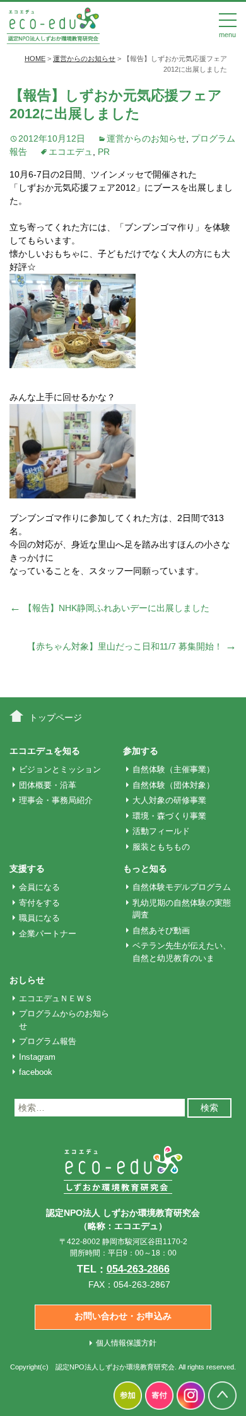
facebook (35, 1072)
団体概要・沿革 (47, 785)
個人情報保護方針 (126, 1343)
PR (104, 152)
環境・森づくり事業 (169, 816)
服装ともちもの (161, 846)
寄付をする (39, 902)
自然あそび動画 (161, 930)
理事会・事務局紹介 (56, 800)
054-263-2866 (138, 1269)
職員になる (39, 918)
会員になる (39, 887)
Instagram (37, 1057)
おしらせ (27, 980)
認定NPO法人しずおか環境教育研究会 (115, 1367)
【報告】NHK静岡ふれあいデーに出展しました (109, 608)
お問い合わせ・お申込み (123, 1316)
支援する (27, 868)
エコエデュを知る (44, 750)
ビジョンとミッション (60, 769)
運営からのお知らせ (146, 138)
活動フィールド (161, 831)
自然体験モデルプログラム (181, 887)
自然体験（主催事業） (173, 769)
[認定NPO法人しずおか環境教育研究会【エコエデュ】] (53, 24)
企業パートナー (47, 933)
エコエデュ (71, 152)
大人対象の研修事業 (169, 800)
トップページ (55, 717)
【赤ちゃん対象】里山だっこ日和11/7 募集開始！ (132, 646)
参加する (140, 750)
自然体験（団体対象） (173, 785)
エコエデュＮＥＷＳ (56, 998)
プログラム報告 (47, 1041)
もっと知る (145, 868)
